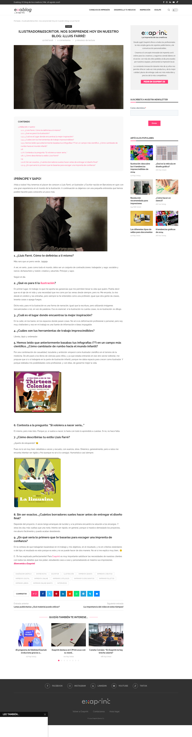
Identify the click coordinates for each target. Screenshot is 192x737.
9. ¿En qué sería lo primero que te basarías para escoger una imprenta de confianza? (58, 165)
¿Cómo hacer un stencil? (163, 199)
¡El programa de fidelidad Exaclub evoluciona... (31, 699)
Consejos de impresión (99, 10)
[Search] (168, 10)
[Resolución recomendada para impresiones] (141, 186)
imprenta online (41, 578)
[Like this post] (36, 594)
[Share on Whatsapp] (76, 594)
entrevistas (41, 574)
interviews (62, 583)
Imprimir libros (22, 583)
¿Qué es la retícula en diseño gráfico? (166, 165)
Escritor (55, 574)
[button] (17, 642)
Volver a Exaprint (80, 711)
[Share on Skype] (90, 594)
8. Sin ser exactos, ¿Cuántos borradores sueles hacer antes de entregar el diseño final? (59, 162)
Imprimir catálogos (61, 578)
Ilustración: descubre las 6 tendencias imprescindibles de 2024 (140, 168)
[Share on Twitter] (49, 594)
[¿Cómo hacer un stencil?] (167, 186)
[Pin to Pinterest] (56, 594)
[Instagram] (167, 2)
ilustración (47, 283)
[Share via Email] (97, 594)
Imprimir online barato (43, 583)
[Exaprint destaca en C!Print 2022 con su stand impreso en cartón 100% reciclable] (68, 634)
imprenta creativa (104, 574)
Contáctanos (99, 711)
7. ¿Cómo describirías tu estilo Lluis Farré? (40, 155)
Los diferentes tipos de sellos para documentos (141, 230)
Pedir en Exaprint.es (154, 82)
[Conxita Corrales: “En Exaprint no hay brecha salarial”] (106, 634)
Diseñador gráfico (23, 574)
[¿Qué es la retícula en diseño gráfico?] (167, 152)
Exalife (157, 10)
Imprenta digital (23, 578)
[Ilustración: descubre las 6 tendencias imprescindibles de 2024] (141, 152)
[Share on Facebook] (43, 594)
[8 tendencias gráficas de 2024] (167, 218)
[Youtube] (174, 2)
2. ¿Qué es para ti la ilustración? (35, 133)
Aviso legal (114, 711)
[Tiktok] (177, 2)
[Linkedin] (170, 2)
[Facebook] (163, 2)
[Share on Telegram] (83, 594)
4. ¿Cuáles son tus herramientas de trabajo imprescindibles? (47, 139)
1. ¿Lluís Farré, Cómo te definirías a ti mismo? (41, 130)
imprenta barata (85, 574)
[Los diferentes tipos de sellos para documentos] (141, 218)
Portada (17, 21)
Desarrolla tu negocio (125, 10)
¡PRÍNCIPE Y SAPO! (26, 127)
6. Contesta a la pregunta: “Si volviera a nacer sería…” (44, 152)
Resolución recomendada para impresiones (139, 201)
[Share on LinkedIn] (63, 594)
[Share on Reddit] (70, 594)
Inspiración (145, 10)
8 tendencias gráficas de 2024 (165, 230)
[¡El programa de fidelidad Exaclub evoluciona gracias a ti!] (31, 634)
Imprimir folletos (106, 578)
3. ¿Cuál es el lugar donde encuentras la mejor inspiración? (47, 136)
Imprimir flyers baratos (84, 578)
